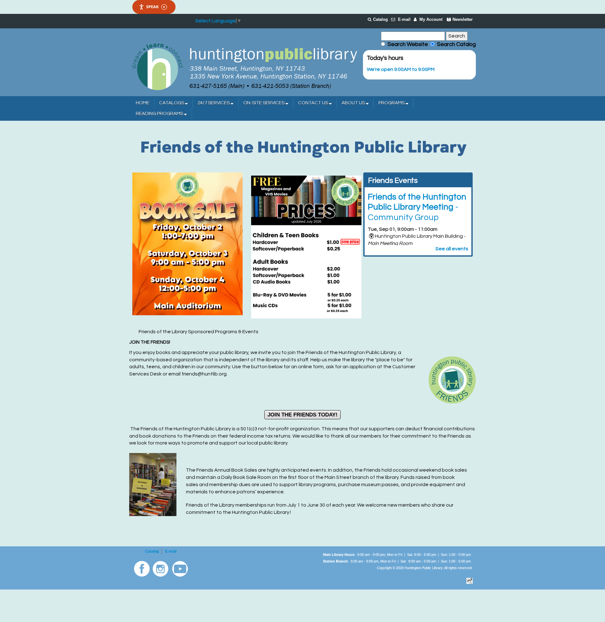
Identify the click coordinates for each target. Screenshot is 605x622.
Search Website (407, 44)
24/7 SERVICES (214, 103)
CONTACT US (313, 103)
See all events (451, 248)
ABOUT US (354, 103)
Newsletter (462, 19)
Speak (152, 6)
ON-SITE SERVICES (264, 103)
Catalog (380, 19)
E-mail (404, 19)
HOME (142, 103)
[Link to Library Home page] (244, 66)
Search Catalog (455, 44)
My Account (430, 19)
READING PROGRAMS (160, 113)
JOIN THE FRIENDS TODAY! (302, 415)
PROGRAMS (392, 103)
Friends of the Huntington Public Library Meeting (417, 207)
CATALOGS (172, 103)
